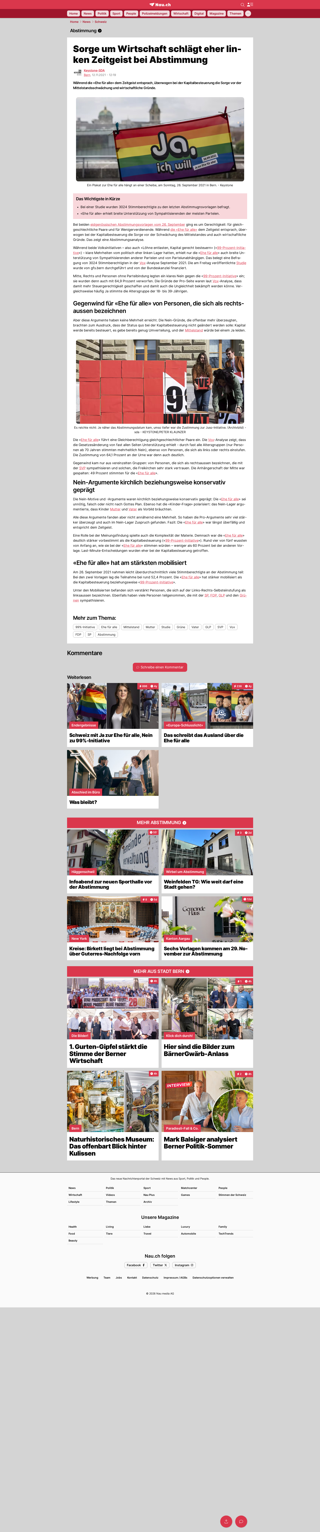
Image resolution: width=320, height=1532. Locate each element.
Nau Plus (149, 1194)
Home (74, 22)
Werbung (92, 1277)
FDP (213, 595)
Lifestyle (74, 1201)
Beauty (73, 1240)
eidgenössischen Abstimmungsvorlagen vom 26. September (137, 224)
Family (223, 1226)
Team (106, 1277)
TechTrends (226, 1233)
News (87, 22)
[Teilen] (226, 1522)
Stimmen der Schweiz (232, 1194)
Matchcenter (189, 1187)
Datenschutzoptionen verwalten (213, 1277)
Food (72, 1233)
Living (110, 1226)
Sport (147, 1187)
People (223, 1187)
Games (185, 1194)
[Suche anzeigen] (243, 4)
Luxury (185, 1226)
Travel (147, 1233)
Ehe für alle (209, 253)
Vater (133, 509)
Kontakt (132, 1277)
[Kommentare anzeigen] (241, 1522)
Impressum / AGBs (175, 1277)
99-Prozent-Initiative (219, 276)
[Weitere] (248, 13)
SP (206, 595)
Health (73, 1226)
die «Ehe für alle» (183, 230)
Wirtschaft (75, 1194)
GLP (222, 595)
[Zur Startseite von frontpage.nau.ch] (160, 4)
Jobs (119, 1277)
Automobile (188, 1233)
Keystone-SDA (94, 70)
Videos (110, 1194)
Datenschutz (150, 1277)
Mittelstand (194, 330)
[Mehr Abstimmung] (160, 823)
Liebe (146, 1226)
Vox (143, 263)
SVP (82, 468)
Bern (87, 75)
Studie (241, 263)
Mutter (115, 509)
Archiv (147, 1201)
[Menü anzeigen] (250, 4)
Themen (111, 1201)
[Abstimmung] (160, 30)
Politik (110, 1187)
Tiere (109, 1233)
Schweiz (101, 22)
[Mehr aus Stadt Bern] (160, 971)
